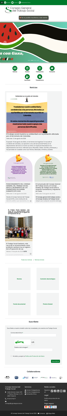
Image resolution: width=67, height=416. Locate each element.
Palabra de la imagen (20, 347)
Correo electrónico (16, 333)
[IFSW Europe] (10, 377)
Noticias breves (39, 260)
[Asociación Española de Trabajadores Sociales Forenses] (56, 377)
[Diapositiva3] (35, 60)
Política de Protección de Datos (34, 356)
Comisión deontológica (47, 279)
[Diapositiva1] (29, 60)
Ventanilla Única (25, 2)
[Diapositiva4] (38, 60)
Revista (19, 279)
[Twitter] (52, 391)
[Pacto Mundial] (29, 377)
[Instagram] (64, 391)
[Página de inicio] (19, 10)
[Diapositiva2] (32, 60)
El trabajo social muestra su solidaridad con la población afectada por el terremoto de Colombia (32, 135)
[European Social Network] (20, 377)
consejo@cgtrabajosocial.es (13, 403)
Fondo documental (19, 304)
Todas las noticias (26, 260)
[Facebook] (55, 391)
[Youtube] (61, 391)
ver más (30, 201)
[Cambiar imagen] (32, 342)
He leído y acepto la (28, 356)
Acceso (8, 2)
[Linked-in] (58, 391)
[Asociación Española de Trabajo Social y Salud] (47, 377)
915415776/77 (11, 399)
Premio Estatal (48, 304)
